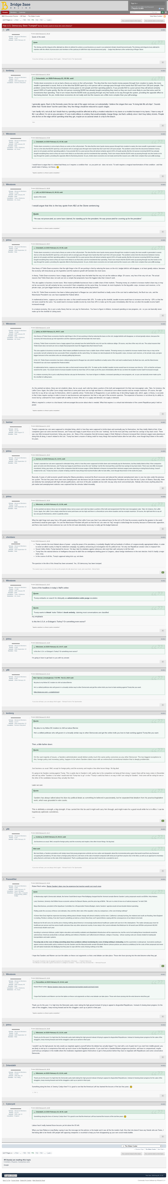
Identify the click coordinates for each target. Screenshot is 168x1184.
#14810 (163, 537)
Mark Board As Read (38, 1180)
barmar (9, 422)
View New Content (156, 16)
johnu (8, 240)
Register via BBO (138, 8)
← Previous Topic (139, 1149)
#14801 (163, 30)
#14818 (163, 1025)
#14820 (163, 1104)
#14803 (163, 134)
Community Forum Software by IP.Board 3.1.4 (151, 1180)
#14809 (163, 496)
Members (13, 12)
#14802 (163, 70)
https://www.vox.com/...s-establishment (46, 692)
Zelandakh (11, 1065)
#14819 (163, 1065)
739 (24, 20)
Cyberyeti (10, 1104)
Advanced (165, 12)
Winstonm (10, 134)
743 (41, 20)
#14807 (163, 422)
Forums (5, 12)
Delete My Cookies (25, 1180)
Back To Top (6, 1180)
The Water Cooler (34, 16)
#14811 (163, 581)
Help (162, 8)
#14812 (163, 639)
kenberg (10, 71)
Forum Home (15, 1180)
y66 (7, 30)
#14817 (163, 974)
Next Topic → (161, 1149)
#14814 (163, 713)
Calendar (22, 12)
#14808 (163, 451)
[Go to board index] (17, 6)
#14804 (163, 184)
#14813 (163, 670)
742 (37, 20)
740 (28, 20)
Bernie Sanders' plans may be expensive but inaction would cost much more (74, 886)
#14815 (163, 829)
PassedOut (11, 879)
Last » (49, 20)
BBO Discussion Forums (10, 16)
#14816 (163, 879)
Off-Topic (23, 16)
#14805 (163, 240)
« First (16, 20)
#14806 (163, 324)
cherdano (10, 537)
